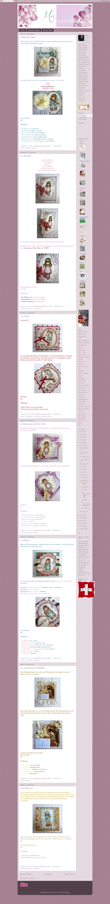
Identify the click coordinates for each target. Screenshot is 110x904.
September (85, 459)
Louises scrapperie (83, 281)
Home (23, 30)
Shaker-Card (82, 387)
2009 (82, 529)
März (83, 478)
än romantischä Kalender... (33, 668)
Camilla (82, 170)
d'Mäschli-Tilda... (28, 37)
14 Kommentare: (57, 146)
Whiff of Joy (82, 420)
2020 (82, 431)
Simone (82, 199)
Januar (84, 511)
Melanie (82, 208)
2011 (81, 523)
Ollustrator (54, 892)
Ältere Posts (70, 874)
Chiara (82, 263)
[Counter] (24, 886)
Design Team (47, 30)
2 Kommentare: (56, 414)
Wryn (79, 425)
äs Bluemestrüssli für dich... (33, 424)
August (84, 464)
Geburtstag (37, 416)
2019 (82, 434)
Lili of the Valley (83, 366)
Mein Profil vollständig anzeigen (81, 99)
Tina (81, 272)
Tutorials (80, 411)
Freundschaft (29, 416)
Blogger (67, 892)
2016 (82, 442)
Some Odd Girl (82, 392)
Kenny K (80, 364)
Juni (83, 469)
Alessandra (83, 254)
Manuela (82, 188)
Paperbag (81, 378)
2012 (82, 520)
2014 (82, 515)
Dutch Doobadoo (83, 340)
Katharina (83, 236)
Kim (81, 245)
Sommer (80, 394)
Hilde (81, 299)
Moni (81, 190)
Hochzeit (80, 359)
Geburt (80, 347)
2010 (82, 526)
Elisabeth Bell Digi (83, 343)
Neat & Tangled (83, 373)
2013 (82, 518)
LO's (79, 369)
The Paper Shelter (83, 409)
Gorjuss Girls (28, 308)
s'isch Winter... (27, 788)
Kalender (27, 148)
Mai (83, 472)
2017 (82, 440)
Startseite (48, 874)
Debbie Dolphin (84, 161)
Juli (83, 466)
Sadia (81, 143)
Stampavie (81, 397)
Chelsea (82, 291)
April (83, 475)
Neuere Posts (26, 874)
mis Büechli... (26, 156)
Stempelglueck (84, 217)
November (85, 452)
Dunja (81, 141)
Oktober (84, 457)
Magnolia (34, 148)
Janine (82, 152)
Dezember (85, 448)
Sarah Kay (81, 383)
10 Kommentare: (57, 658)
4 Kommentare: (57, 778)
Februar (84, 480)
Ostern (80, 376)
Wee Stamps (82, 416)
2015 (82, 445)
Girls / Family (82, 352)
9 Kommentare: (58, 306)
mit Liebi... (25, 316)
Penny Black (81, 380)
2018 (82, 437)
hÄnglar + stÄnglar (84, 357)
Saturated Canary (46, 416)
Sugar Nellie (82, 402)
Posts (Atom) (31, 878)
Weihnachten (82, 418)
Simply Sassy (82, 390)
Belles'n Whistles (30, 868)
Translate (84, 119)
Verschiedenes (37, 308)
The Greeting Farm (84, 406)
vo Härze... (25, 540)
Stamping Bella (82, 399)
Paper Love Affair (83, 226)
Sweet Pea (81, 404)
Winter (38, 868)
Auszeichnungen (34, 30)
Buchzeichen (81, 334)
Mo (31, 146)
